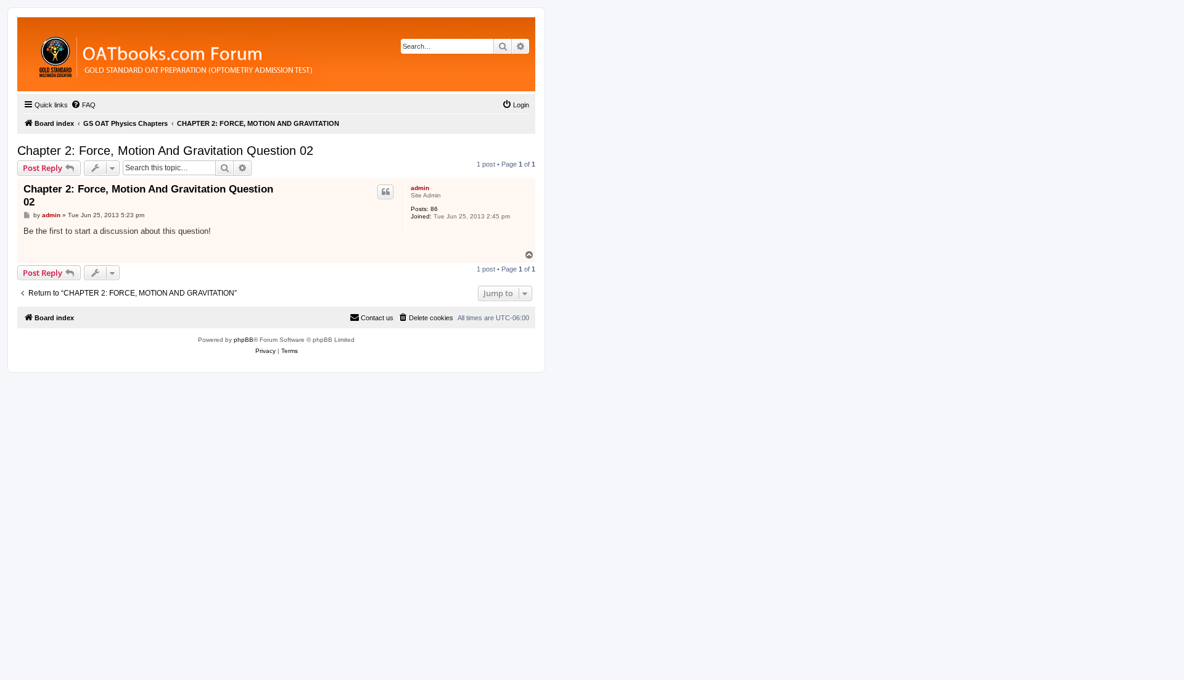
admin (420, 188)
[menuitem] (83, 104)
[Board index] (243, 54)
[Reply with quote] (385, 192)
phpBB (243, 339)
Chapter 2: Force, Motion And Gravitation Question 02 (165, 150)
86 (434, 208)
